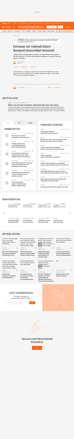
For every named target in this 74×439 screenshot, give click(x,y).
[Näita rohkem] (63, 23)
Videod (34, 31)
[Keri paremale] (70, 213)
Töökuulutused (60, 270)
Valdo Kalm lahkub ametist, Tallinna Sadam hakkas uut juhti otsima (19, 183)
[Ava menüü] (9, 23)
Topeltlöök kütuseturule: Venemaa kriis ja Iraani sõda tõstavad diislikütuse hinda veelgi (22, 164)
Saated (42, 137)
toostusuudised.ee (23, 23)
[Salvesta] (33, 134)
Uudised (14, 133)
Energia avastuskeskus (29, 218)
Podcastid (28, 31)
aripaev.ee (15, 23)
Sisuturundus (50, 31)
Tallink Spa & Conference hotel (47, 218)
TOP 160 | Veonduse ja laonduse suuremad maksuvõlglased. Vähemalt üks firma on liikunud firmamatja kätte (46, 277)
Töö (57, 31)
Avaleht (4, 31)
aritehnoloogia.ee (48, 23)
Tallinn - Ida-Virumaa (14, 218)
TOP (39, 270)
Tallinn (55, 218)
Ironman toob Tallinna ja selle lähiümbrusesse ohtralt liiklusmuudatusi (19, 145)
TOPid (23, 31)
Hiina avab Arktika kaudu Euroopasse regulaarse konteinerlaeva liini (10, 253)
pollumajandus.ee (39, 23)
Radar (44, 31)
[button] (18, 302)
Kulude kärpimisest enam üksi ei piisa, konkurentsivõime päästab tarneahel (21, 174)
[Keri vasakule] (4, 213)
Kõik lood (10, 31)
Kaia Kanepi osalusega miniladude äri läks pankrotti (8, 275)
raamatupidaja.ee (57, 23)
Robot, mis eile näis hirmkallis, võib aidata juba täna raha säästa (33, 105)
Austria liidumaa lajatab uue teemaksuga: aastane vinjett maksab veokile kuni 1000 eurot (21, 154)
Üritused (39, 31)
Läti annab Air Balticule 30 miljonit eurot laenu (54, 187)
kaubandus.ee (31, 23)
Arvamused (17, 31)
